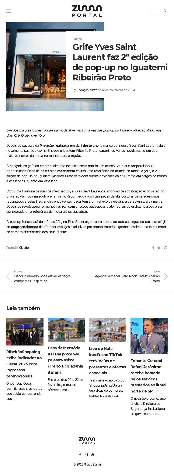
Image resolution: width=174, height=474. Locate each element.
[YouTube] (93, 454)
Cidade (24, 247)
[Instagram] (86, 454)
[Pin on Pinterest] (166, 248)
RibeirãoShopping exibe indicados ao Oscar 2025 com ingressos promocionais (24, 364)
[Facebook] (80, 454)
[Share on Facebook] (153, 248)
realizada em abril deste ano (69, 145)
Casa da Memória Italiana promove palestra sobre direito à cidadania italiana (65, 360)
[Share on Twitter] (159, 248)
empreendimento (24, 227)
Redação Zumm (87, 90)
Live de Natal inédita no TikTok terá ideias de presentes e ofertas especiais (107, 360)
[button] (165, 11)
